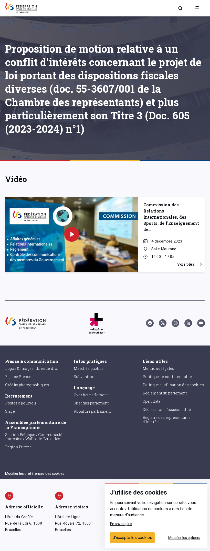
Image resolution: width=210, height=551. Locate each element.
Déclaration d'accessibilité (167, 409)
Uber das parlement (91, 403)
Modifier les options (184, 538)
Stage (10, 411)
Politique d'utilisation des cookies (173, 384)
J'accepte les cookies (132, 537)
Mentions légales (158, 368)
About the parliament (92, 411)
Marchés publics (88, 368)
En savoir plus (121, 524)
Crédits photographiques (27, 384)
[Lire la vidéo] (71, 234)
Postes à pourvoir (21, 403)
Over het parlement (91, 394)
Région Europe (18, 446)
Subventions (85, 376)
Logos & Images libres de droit (32, 368)
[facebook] (150, 323)
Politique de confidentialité (167, 376)
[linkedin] (188, 323)
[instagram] (175, 323)
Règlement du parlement (165, 393)
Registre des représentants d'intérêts (167, 419)
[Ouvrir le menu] (196, 8)
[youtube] (201, 323)
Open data (151, 401)
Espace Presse (18, 376)
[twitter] (162, 323)
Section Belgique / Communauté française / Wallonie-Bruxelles (33, 436)
